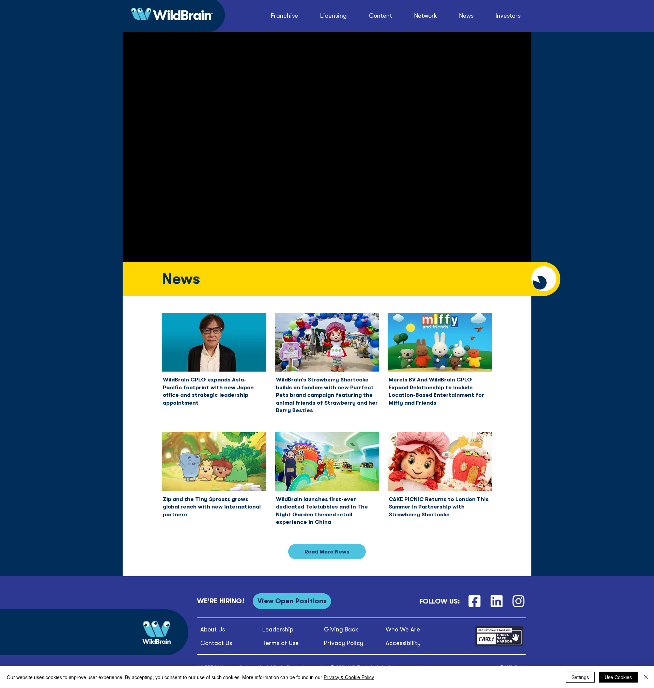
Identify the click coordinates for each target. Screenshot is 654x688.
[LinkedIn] (496, 601)
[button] (380, 15)
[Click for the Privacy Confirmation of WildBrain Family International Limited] (500, 645)
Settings (580, 677)
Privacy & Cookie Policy (349, 677)
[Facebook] (474, 601)
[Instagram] (518, 601)
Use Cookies (618, 677)
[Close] (646, 677)
